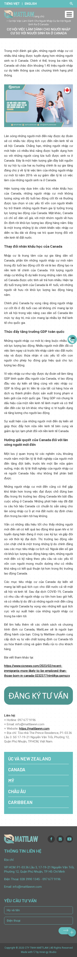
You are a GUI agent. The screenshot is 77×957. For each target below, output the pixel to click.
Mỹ (11, 780)
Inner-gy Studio (47, 952)
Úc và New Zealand (29, 758)
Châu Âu (17, 791)
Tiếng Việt (12, 3)
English (31, 3)
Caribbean (20, 802)
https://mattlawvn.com (34, 728)
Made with (27, 952)
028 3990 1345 (30, 879)
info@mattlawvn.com (27, 887)
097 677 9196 (52, 879)
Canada (16, 769)
